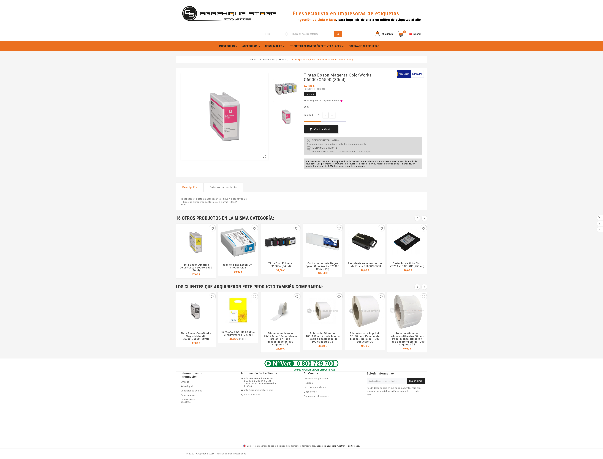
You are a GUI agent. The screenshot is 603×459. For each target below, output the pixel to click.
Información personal (316, 378)
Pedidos (308, 383)
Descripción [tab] (189, 187)
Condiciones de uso (191, 390)
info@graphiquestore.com (258, 390)
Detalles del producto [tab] (223, 187)
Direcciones (310, 392)
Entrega (185, 382)
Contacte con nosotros (188, 400)
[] (338, 34)
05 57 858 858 (252, 394)
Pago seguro (188, 395)
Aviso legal (187, 386)
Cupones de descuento (316, 396)
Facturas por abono (315, 387)
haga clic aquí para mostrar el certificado (338, 446)
